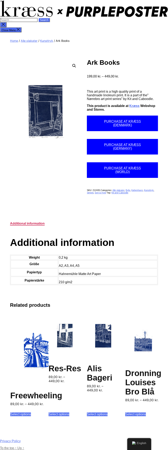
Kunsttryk (46, 40)
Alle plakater (29, 40)
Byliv (128, 190)
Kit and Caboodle (119, 192)
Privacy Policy (10, 441)
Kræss (134, 106)
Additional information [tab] (27, 223)
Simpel (90, 192)
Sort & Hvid (100, 192)
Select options (20, 414)
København (137, 190)
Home (14, 40)
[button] (74, 65)
